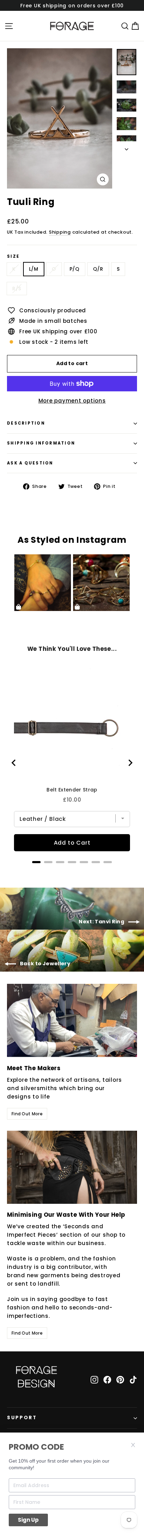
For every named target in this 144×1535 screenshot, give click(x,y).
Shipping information (41, 443)
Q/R (98, 268)
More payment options (72, 400)
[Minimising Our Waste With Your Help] (72, 1167)
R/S (16, 288)
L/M (33, 268)
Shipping (60, 232)
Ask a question (30, 463)
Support (22, 1417)
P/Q (75, 268)
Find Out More (27, 1114)
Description (26, 423)
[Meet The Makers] (72, 1020)
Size (13, 256)
